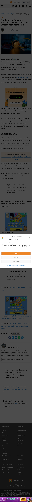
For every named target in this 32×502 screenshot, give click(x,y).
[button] (30, 238)
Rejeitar (16, 257)
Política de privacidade (20, 265)
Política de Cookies (11, 265)
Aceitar (16, 253)
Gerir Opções (16, 261)
